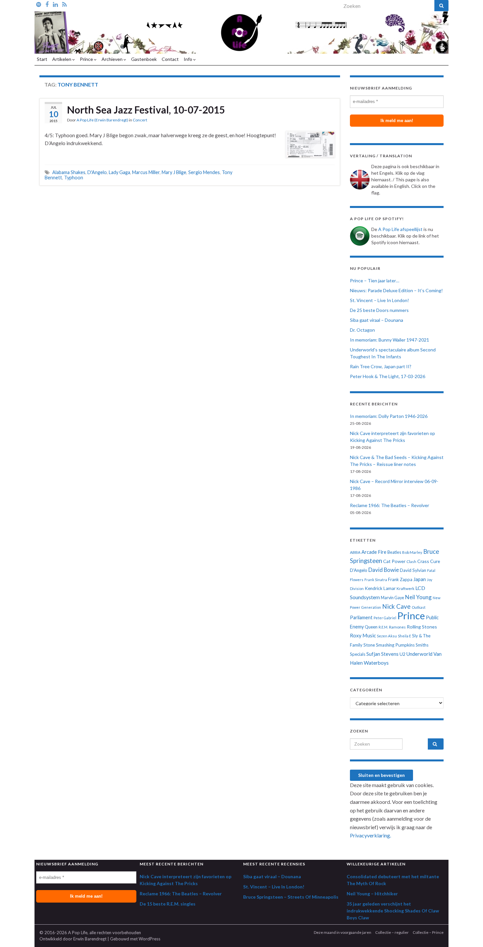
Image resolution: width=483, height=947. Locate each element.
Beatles (394, 552)
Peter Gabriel (385, 618)
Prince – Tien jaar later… (374, 280)
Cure (435, 561)
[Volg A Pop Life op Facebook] (47, 4)
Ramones (397, 627)
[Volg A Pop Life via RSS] (64, 4)
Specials (357, 654)
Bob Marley (412, 552)
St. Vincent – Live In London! (379, 300)
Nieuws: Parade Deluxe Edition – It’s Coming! (396, 290)
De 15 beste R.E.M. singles (168, 904)
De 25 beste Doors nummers (379, 310)
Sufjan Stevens (382, 654)
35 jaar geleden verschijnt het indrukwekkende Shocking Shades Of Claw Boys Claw (393, 910)
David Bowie (383, 570)
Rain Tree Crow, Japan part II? (380, 366)
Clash (411, 561)
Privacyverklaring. (370, 835)
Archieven (113, 59)
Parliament (361, 617)
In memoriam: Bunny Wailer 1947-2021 (389, 340)
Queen (371, 626)
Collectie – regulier (392, 932)
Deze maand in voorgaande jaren (342, 932)
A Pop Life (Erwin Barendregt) (102, 119)
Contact (170, 59)
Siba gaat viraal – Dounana (376, 320)
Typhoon (73, 177)
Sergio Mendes (204, 172)
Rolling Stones (422, 626)
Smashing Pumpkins (395, 645)
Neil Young (418, 597)
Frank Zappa (400, 579)
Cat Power (394, 561)
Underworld (419, 654)
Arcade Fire (373, 552)
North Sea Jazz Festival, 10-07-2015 (146, 109)
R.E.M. (383, 627)
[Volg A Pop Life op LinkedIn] (55, 4)
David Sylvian (413, 570)
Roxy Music (363, 635)
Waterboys (376, 663)
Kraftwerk (405, 588)
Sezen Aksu (387, 636)
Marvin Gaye (392, 597)
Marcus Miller (146, 172)
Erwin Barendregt (89, 938)
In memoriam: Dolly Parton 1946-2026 (388, 416)
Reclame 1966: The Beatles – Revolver (389, 505)
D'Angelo (97, 172)
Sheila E (404, 636)
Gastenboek (144, 59)
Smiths (422, 645)
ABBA (355, 552)
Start (42, 59)
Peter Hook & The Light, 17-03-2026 (387, 376)
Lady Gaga (119, 172)
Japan (419, 579)
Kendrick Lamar (380, 588)
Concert (140, 119)
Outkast (419, 607)
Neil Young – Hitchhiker (372, 893)
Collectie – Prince (428, 932)
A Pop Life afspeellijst (400, 229)
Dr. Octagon (362, 330)
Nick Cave (396, 606)
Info (188, 59)
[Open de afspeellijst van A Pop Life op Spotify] (38, 4)
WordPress (149, 938)
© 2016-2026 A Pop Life (63, 932)
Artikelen (62, 59)
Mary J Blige (174, 172)
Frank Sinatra (375, 579)
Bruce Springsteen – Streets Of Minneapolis (290, 897)
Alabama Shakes (68, 172)
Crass (423, 561)
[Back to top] (468, 932)
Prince (87, 59)
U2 (402, 654)
